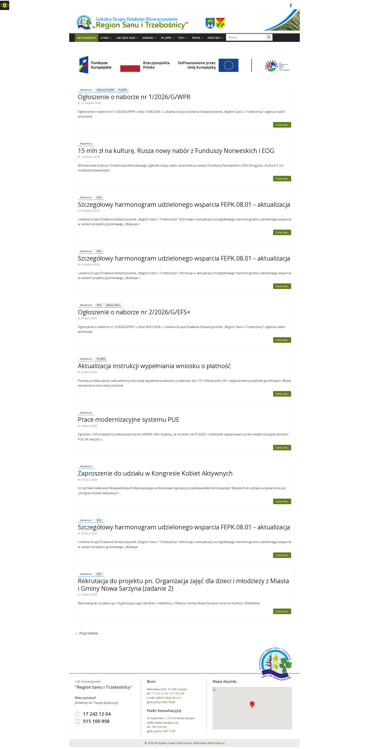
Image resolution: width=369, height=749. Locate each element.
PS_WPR (166, 38)
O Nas (105, 38)
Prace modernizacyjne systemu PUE (128, 419)
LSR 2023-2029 (125, 38)
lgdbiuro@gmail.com (168, 697)
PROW (196, 38)
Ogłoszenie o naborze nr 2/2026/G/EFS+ (134, 312)
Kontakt (214, 38)
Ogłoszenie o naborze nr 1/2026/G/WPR (134, 97)
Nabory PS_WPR (105, 89)
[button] (252, 704)
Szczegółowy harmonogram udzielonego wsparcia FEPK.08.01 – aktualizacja (184, 204)
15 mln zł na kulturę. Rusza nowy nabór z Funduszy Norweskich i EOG (176, 150)
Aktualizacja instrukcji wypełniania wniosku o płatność (154, 366)
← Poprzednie (86, 633)
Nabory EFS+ (113, 305)
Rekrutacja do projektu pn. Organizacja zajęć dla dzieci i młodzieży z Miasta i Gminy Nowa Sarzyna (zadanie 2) (183, 584)
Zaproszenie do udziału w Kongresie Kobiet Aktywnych (155, 473)
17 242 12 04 (96, 714)
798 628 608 (159, 727)
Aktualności (86, 38)
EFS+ (182, 38)
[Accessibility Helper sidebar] (4, 5)
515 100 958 (96, 721)
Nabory (148, 38)
